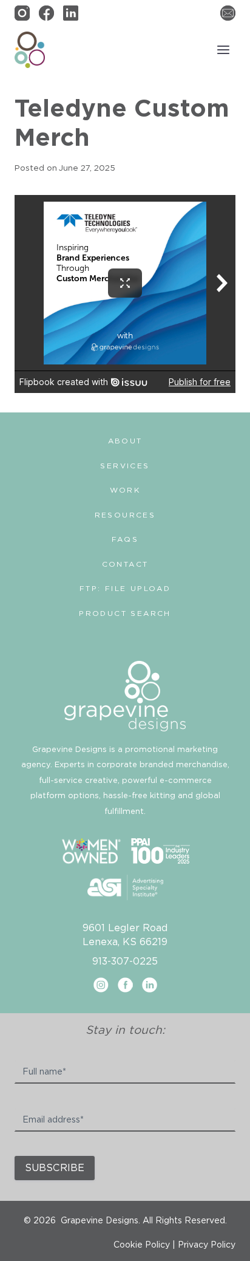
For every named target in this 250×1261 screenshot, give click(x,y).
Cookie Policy (141, 1244)
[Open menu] (223, 49)
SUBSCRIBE (54, 1168)
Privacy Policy (206, 1244)
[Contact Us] (227, 13)
